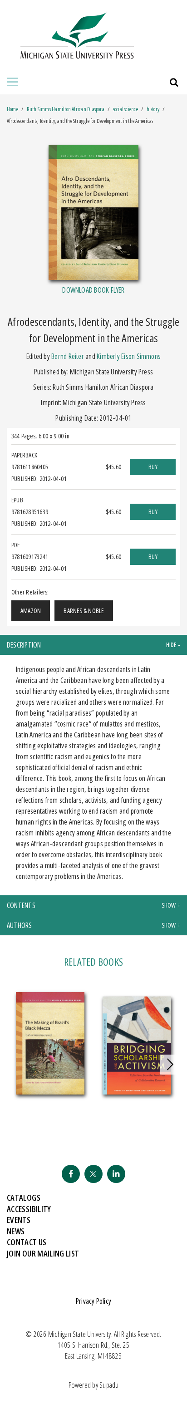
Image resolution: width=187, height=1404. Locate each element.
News (16, 1231)
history (153, 109)
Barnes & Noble (83, 610)
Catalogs (23, 1197)
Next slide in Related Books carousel (170, 1065)
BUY (152, 466)
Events (18, 1219)
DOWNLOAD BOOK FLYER (93, 290)
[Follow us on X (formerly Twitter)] (93, 1174)
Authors (19, 925)
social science (125, 109)
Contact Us (27, 1242)
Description (24, 645)
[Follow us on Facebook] (71, 1174)
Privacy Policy (93, 1301)
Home (12, 109)
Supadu (108, 1385)
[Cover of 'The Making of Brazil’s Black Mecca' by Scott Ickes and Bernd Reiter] (50, 1043)
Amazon (30, 610)
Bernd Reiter (67, 356)
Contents (21, 905)
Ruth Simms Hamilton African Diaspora (66, 109)
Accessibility (29, 1208)
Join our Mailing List (43, 1253)
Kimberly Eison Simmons (129, 356)
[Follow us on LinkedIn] (116, 1174)
